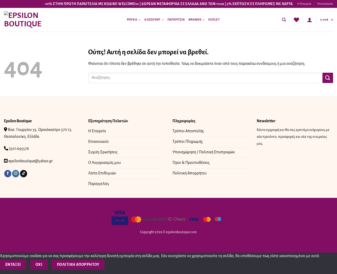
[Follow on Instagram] (15, 173)
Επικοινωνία (325, 4)
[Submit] (328, 78)
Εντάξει (13, 265)
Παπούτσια (176, 19)
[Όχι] (113, 265)
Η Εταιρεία (304, 4)
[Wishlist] (296, 20)
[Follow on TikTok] (23, 173)
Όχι (39, 265)
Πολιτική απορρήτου (78, 265)
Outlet (214, 19)
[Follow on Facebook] (7, 173)
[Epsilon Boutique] (30, 20)
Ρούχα (132, 19)
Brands (195, 19)
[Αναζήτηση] (284, 20)
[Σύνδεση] (309, 20)
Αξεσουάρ (152, 19)
